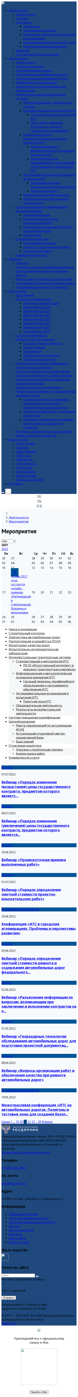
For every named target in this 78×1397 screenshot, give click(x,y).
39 (39, 1122)
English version (19, 1242)
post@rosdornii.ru (13, 1183)
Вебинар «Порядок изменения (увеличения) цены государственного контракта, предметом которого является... (35, 828)
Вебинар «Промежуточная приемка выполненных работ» (33, 862)
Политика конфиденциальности (32, 1222)
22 (29, 1122)
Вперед (47, 1122)
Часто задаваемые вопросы (29, 1218)
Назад (5, 1122)
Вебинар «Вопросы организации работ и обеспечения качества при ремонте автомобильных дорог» (38, 1075)
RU (39, 496)
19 (17, 1122)
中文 (39, 506)
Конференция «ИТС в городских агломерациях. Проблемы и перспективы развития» (38, 928)
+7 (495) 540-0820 (13, 1168)
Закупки (14, 1226)
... (14, 1122)
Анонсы (6, 767)
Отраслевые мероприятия (20, 909)
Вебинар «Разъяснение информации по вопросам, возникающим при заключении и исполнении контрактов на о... (38, 1004)
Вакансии (15, 1234)
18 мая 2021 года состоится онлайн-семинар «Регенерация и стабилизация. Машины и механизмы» (21, 594)
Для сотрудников (21, 1230)
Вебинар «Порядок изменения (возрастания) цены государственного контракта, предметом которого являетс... (36, 789)
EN (39, 501)
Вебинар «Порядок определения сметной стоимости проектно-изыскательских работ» (31, 894)
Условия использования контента (25, 1152)
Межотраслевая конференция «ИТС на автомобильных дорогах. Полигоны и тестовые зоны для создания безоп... (36, 1109)
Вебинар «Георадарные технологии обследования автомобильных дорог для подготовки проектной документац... (38, 1041)
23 (33, 1122)
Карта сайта (17, 1238)
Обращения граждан (23, 1214)
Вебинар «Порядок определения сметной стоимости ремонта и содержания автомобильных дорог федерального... (33, 965)
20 (21, 1122)
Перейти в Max (39, 1392)
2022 (4, 549)
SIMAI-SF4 (8, 1324)
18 (14, 572)
